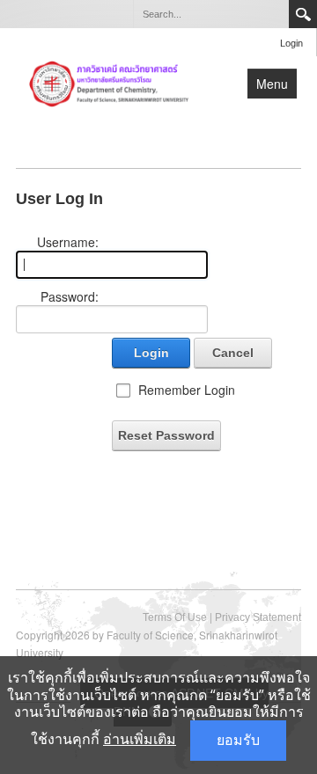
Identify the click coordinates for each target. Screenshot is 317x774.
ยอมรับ (238, 740)
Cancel (233, 353)
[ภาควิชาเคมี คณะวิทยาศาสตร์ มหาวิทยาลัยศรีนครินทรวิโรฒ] (109, 82)
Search (303, 14)
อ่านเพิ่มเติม (139, 739)
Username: (68, 242)
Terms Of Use (175, 617)
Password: (70, 296)
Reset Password (166, 435)
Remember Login (186, 389)
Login (291, 43)
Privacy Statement (258, 617)
